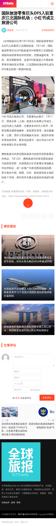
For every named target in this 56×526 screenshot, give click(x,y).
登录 (17, 397)
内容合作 (6, 502)
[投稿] (44, 3)
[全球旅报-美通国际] (8, 3)
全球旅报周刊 (47, 30)
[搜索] (37, 3)
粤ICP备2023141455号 (27, 514)
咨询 (13, 502)
